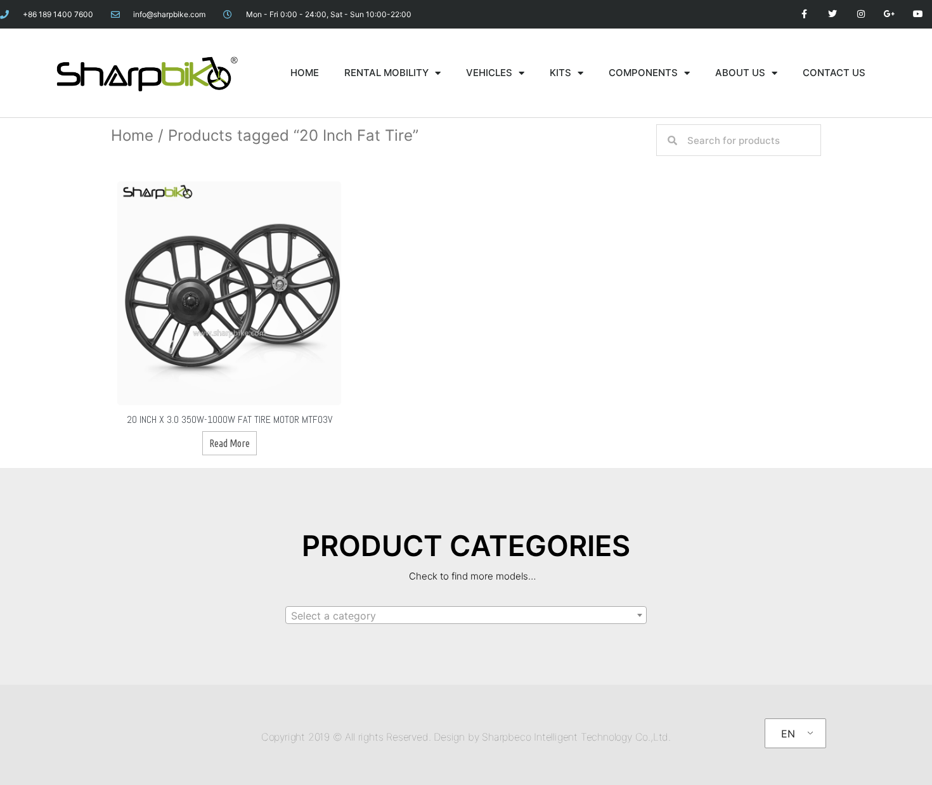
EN (788, 733)
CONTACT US (834, 73)
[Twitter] (833, 14)
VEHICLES (489, 73)
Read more (229, 443)
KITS (560, 73)
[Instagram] (861, 14)
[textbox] (466, 616)
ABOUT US (740, 73)
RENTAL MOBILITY (386, 73)
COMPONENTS (643, 73)
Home (132, 135)
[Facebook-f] (804, 14)
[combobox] (466, 615)
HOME (304, 73)
